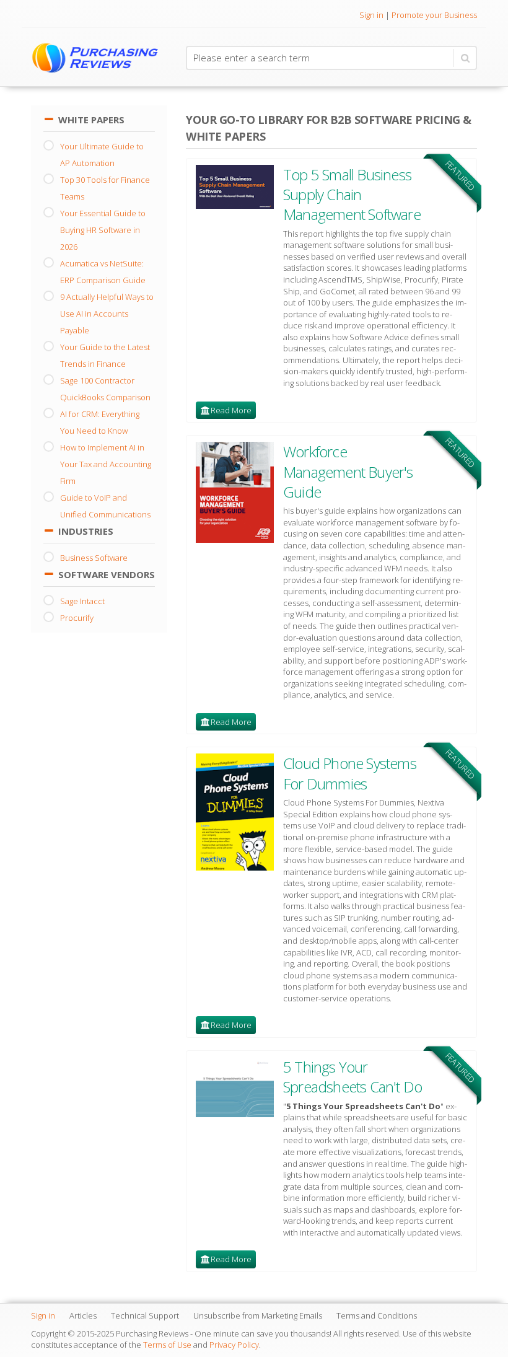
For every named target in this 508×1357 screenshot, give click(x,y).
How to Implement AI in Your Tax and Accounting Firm (105, 464)
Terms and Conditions (376, 1315)
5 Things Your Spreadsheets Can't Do (352, 1076)
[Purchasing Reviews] (99, 57)
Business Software (94, 557)
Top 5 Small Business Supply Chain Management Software (352, 194)
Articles (83, 1315)
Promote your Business (434, 14)
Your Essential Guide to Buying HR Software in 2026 (103, 230)
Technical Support (145, 1315)
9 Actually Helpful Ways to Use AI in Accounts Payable (107, 313)
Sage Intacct (82, 601)
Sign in (371, 14)
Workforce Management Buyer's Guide (348, 471)
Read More (231, 410)
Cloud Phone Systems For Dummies (349, 773)
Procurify (77, 617)
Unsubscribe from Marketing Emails (257, 1315)
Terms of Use (167, 1344)
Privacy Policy (234, 1344)
